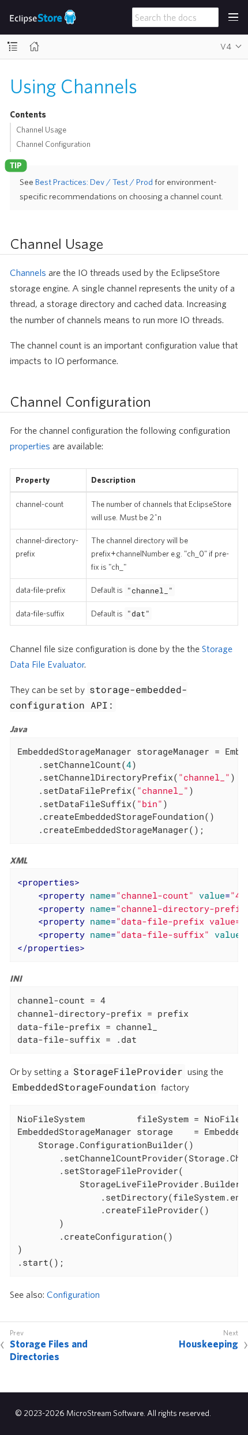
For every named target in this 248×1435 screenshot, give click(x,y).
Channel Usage (41, 129)
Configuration (73, 1294)
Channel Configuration (53, 144)
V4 (225, 46)
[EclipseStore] (43, 17)
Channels (28, 272)
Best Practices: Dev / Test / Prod (94, 182)
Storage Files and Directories (49, 1350)
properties (30, 445)
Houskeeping (208, 1343)
